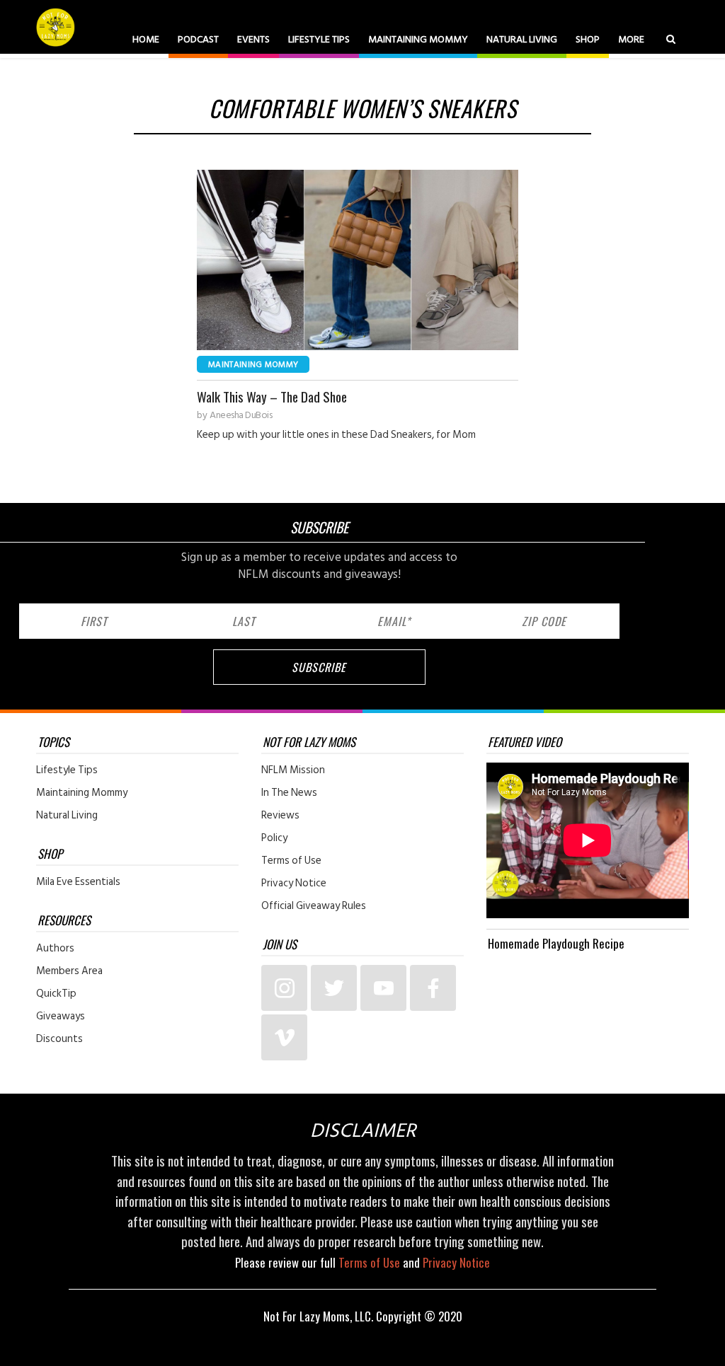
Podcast (198, 39)
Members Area (69, 971)
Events (253, 39)
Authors (55, 948)
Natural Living (521, 39)
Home (145, 39)
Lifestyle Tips (319, 39)
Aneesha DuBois (241, 415)
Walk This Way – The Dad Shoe (272, 396)
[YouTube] (383, 988)
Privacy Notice (293, 883)
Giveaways (60, 1016)
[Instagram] (284, 988)
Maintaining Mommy (418, 39)
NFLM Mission (293, 770)
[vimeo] (284, 1037)
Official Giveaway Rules (313, 906)
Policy (274, 838)
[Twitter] (334, 988)
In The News (289, 793)
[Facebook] (433, 988)
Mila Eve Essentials (78, 882)
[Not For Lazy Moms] (57, 27)
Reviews (280, 815)
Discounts (59, 1039)
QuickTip (56, 994)
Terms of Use (291, 861)
